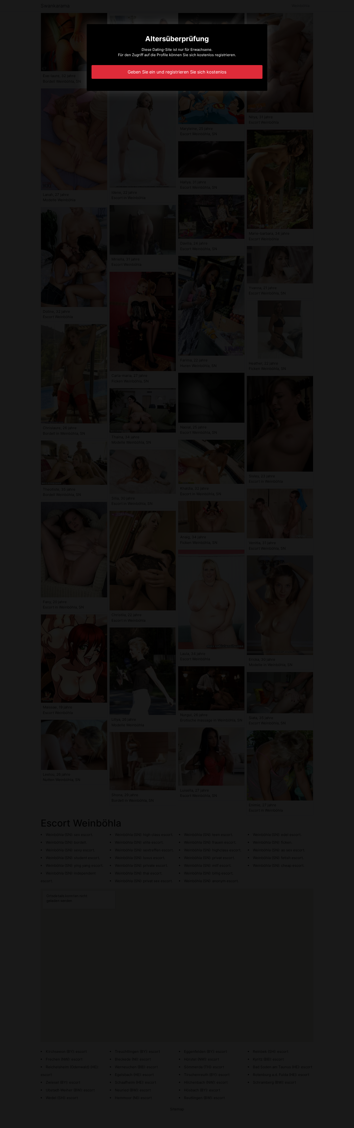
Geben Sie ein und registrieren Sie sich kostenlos (177, 71)
